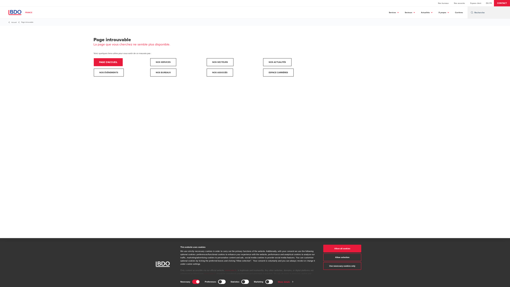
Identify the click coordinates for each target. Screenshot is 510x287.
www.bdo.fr (231, 270)
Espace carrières (278, 72)
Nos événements (108, 72)
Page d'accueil (108, 62)
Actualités (425, 12)
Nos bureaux (443, 3)
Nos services (163, 62)
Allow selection (342, 257)
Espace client (475, 3)
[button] (502, 3)
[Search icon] (472, 12)
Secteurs (408, 12)
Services (392, 12)
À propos (442, 12)
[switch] (222, 282)
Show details (284, 282)
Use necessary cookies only (342, 266)
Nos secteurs (220, 62)
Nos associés (459, 3)
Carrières (459, 12)
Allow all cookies (342, 248)
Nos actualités (277, 62)
